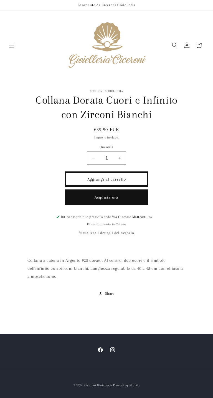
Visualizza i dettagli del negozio (106, 233)
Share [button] (110, 293)
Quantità (106, 147)
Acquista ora (106, 197)
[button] (12, 45)
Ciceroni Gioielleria (98, 385)
